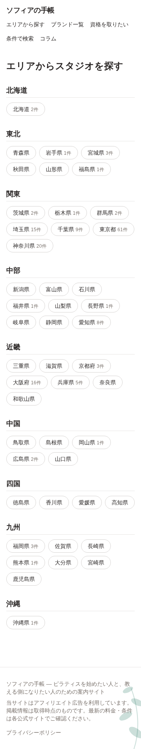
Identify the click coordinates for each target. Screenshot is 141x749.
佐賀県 (63, 546)
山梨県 (63, 306)
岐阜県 (21, 322)
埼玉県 (27, 229)
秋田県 (21, 169)
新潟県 (21, 289)
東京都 (113, 229)
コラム (48, 38)
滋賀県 (54, 366)
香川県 (54, 502)
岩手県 (58, 153)
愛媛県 (87, 502)
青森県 (21, 153)
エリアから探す (25, 24)
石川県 (87, 289)
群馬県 (109, 213)
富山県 (54, 289)
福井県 (25, 306)
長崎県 (96, 546)
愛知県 (91, 322)
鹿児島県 (24, 579)
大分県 (63, 562)
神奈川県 (30, 246)
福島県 (91, 169)
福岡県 (25, 546)
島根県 (54, 442)
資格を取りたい (109, 24)
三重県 (21, 366)
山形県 (54, 169)
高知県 (120, 502)
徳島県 (21, 502)
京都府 (91, 366)
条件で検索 (20, 38)
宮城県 (100, 153)
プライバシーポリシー (33, 732)
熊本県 (25, 562)
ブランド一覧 (67, 24)
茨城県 (25, 213)
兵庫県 (70, 382)
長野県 (100, 306)
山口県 (63, 459)
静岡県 (54, 322)
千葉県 (70, 229)
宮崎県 (96, 562)
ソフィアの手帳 (30, 10)
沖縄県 (25, 622)
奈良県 (107, 382)
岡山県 (91, 442)
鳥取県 (21, 442)
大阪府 (27, 382)
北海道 (25, 109)
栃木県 (67, 213)
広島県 (25, 459)
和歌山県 (24, 399)
